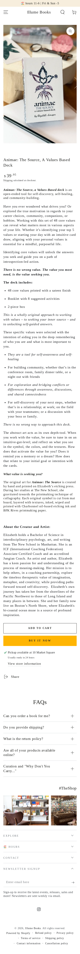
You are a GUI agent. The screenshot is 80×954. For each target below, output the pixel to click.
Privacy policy (65, 932)
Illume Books (33, 928)
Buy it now (40, 640)
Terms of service (31, 938)
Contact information (29, 943)
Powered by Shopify (18, 933)
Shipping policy (54, 938)
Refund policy (43, 932)
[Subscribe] (74, 882)
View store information (24, 663)
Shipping (8, 180)
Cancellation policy (56, 943)
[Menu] (6, 12)
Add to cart (40, 628)
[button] (62, 12)
